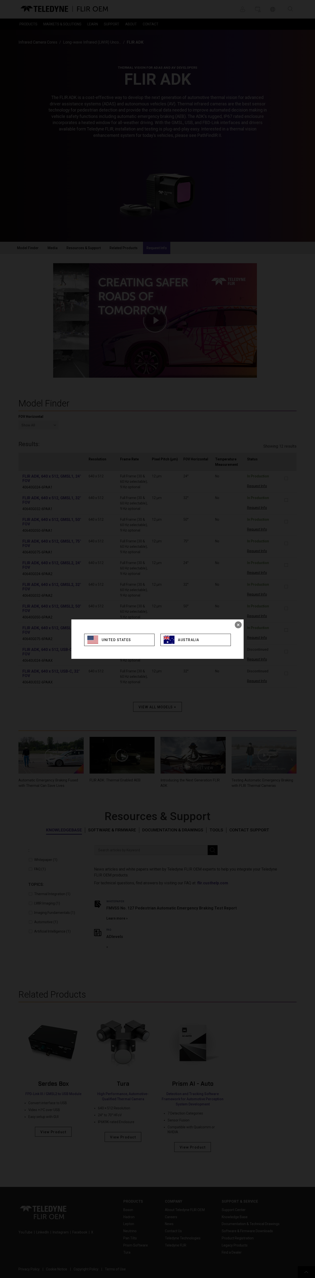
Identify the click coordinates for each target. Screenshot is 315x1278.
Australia (188, 640)
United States (116, 640)
